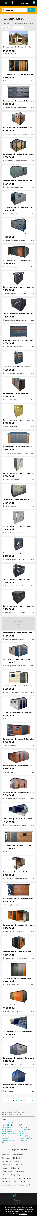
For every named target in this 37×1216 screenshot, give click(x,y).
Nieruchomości (7, 1161)
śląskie (4, 1138)
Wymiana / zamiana (8, 1185)
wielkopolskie (6, 1125)
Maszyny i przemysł (8, 1178)
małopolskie (5, 1127)
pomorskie (5, 1129)
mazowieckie (6, 1131)
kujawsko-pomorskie (8, 1140)
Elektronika (15, 1168)
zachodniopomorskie (26, 1123)
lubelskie (22, 1136)
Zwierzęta (5, 1168)
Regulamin (17, 1200)
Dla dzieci (16, 1158)
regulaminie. (23, 1214)
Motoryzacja (6, 1155)
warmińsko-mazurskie (9, 1134)
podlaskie (22, 1127)
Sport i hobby (6, 1181)
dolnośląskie (23, 1129)
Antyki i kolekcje (7, 1171)
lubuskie (22, 1134)
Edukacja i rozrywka (24, 1178)
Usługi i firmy (15, 1175)
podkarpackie (6, 1123)
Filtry (7, 28)
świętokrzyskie (24, 1138)
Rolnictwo (5, 1175)
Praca (17, 1161)
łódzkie (21, 1131)
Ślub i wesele (19, 1171)
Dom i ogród (19, 1165)
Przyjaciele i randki (24, 1185)
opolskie (22, 1140)
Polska (4, 1120)
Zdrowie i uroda (7, 1165)
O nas (18, 1202)
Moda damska (18, 1155)
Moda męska (6, 1158)
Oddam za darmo (19, 1181)
